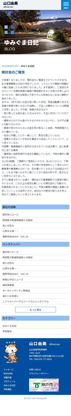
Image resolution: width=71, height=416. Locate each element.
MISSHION (8, 373)
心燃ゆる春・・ (10, 231)
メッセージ (9, 369)
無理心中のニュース (12, 279)
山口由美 (10, 4)
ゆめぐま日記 (10, 385)
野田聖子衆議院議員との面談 (17, 220)
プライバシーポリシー (39, 373)
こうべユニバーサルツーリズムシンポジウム (25, 301)
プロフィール (10, 381)
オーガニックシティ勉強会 (16, 290)
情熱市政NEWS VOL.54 (15, 236)
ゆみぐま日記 (9, 325)
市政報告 (7, 331)
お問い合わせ (35, 369)
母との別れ (8, 225)
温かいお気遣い (10, 296)
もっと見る (35, 309)
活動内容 (8, 377)
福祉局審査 (8, 285)
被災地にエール (10, 214)
